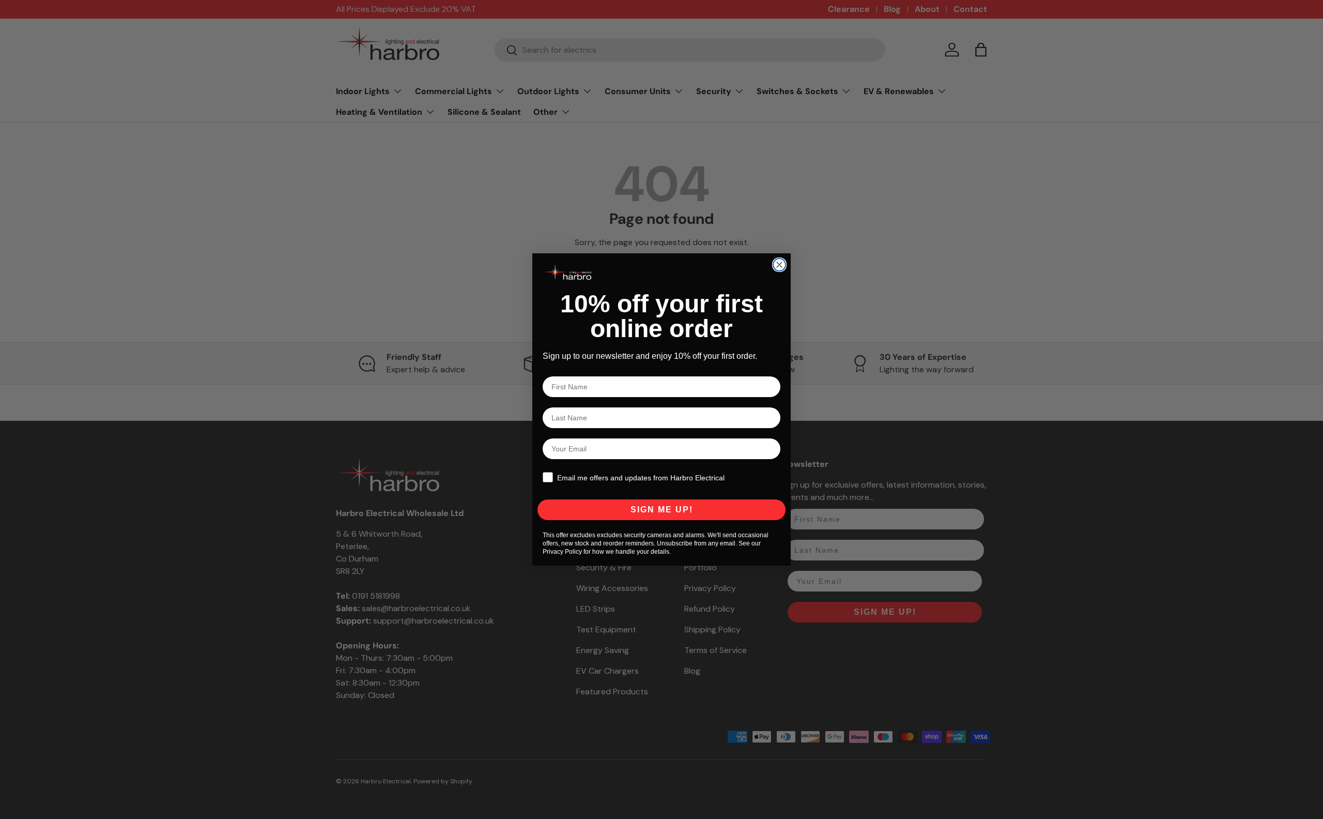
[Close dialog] (779, 265)
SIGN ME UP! (661, 509)
